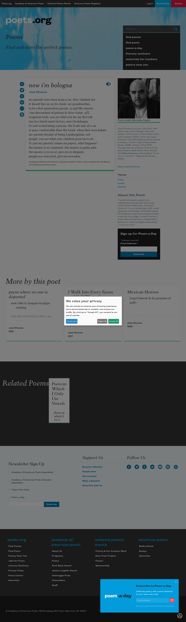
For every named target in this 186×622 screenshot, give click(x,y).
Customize (72, 321)
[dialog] (93, 311)
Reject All (102, 321)
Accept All (113, 321)
